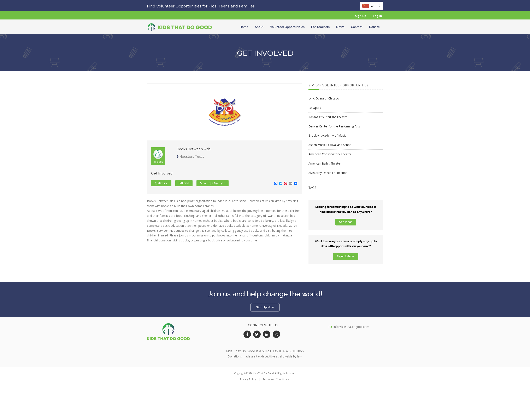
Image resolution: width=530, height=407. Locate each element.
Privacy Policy (248, 379)
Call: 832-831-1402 (213, 183)
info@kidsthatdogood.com (351, 327)
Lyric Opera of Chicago (323, 98)
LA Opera (314, 108)
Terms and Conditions (276, 379)
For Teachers (320, 27)
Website (162, 183)
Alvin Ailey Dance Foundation (327, 173)
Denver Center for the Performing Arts (334, 126)
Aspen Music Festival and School (330, 145)
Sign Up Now (346, 256)
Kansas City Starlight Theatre (327, 117)
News (340, 27)
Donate (374, 27)
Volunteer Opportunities (287, 27)
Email (185, 183)
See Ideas (345, 222)
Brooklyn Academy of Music (327, 135)
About (259, 27)
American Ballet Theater (324, 163)
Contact (357, 27)
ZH (373, 5)
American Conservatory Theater (329, 154)
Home (244, 27)
